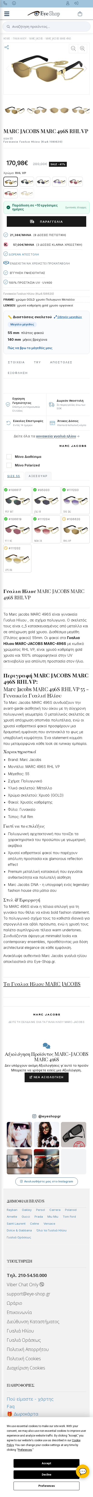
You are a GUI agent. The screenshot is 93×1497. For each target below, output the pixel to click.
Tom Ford (69, 1216)
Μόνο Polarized (27, 465)
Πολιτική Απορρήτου (28, 1349)
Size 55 (13, 476)
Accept (46, 1463)
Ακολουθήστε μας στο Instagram (48, 1181)
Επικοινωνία (19, 1312)
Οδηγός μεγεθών (69, 317)
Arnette (12, 1216)
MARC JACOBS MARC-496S (58, 38)
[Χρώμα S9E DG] (59, 182)
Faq (11, 1406)
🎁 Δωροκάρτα (22, 1414)
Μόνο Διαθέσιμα (28, 457)
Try (37, 362)
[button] (85, 69)
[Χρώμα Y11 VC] (75, 182)
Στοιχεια (16, 362)
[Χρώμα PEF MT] (27, 182)
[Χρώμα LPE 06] (27, 193)
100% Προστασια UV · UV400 (30, 282)
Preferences (46, 1486)
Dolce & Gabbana (19, 1230)
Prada (39, 1216)
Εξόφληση (18, 373)
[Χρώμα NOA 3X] (10, 193)
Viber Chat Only (23, 1284)
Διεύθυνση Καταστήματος (33, 1322)
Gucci (26, 1216)
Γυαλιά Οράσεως (19, 1237)
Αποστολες (61, 362)
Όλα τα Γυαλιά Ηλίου (51, 1230)
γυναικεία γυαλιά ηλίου (56, 436)
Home (6, 38)
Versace (49, 1223)
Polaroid (71, 1210)
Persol (40, 1210)
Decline (46, 1474)
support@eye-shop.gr (28, 1294)
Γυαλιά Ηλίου (20, 1331)
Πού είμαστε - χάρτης (30, 1399)
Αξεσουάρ (38, 476)
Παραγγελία (50, 221)
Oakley (27, 1210)
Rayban (12, 1210)
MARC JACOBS (36, 38)
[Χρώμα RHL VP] (10, 182)
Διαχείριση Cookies (26, 1368)
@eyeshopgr (49, 1116)
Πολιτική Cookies (24, 1359)
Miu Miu (52, 1216)
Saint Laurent (16, 1223)
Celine (34, 1223)
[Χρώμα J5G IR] (43, 182)
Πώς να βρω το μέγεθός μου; (30, 348)
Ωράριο (14, 1303)
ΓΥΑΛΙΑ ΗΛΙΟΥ (20, 38)
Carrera (54, 1210)
